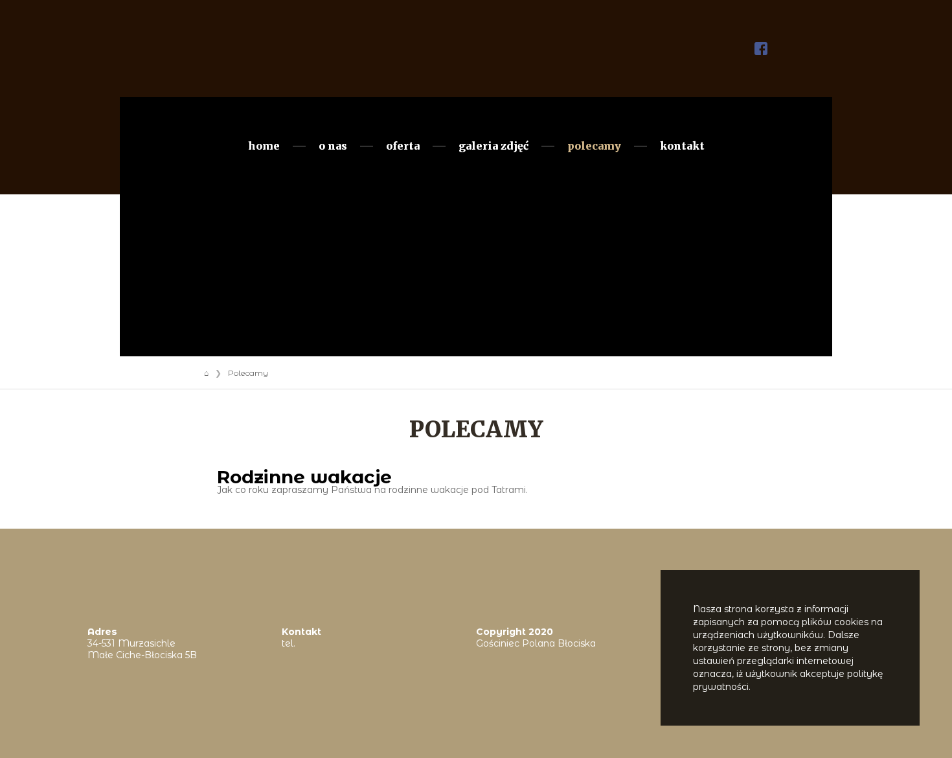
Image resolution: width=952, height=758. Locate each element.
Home (264, 145)
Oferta (403, 145)
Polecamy (594, 145)
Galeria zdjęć (493, 145)
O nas (333, 145)
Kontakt (682, 145)
